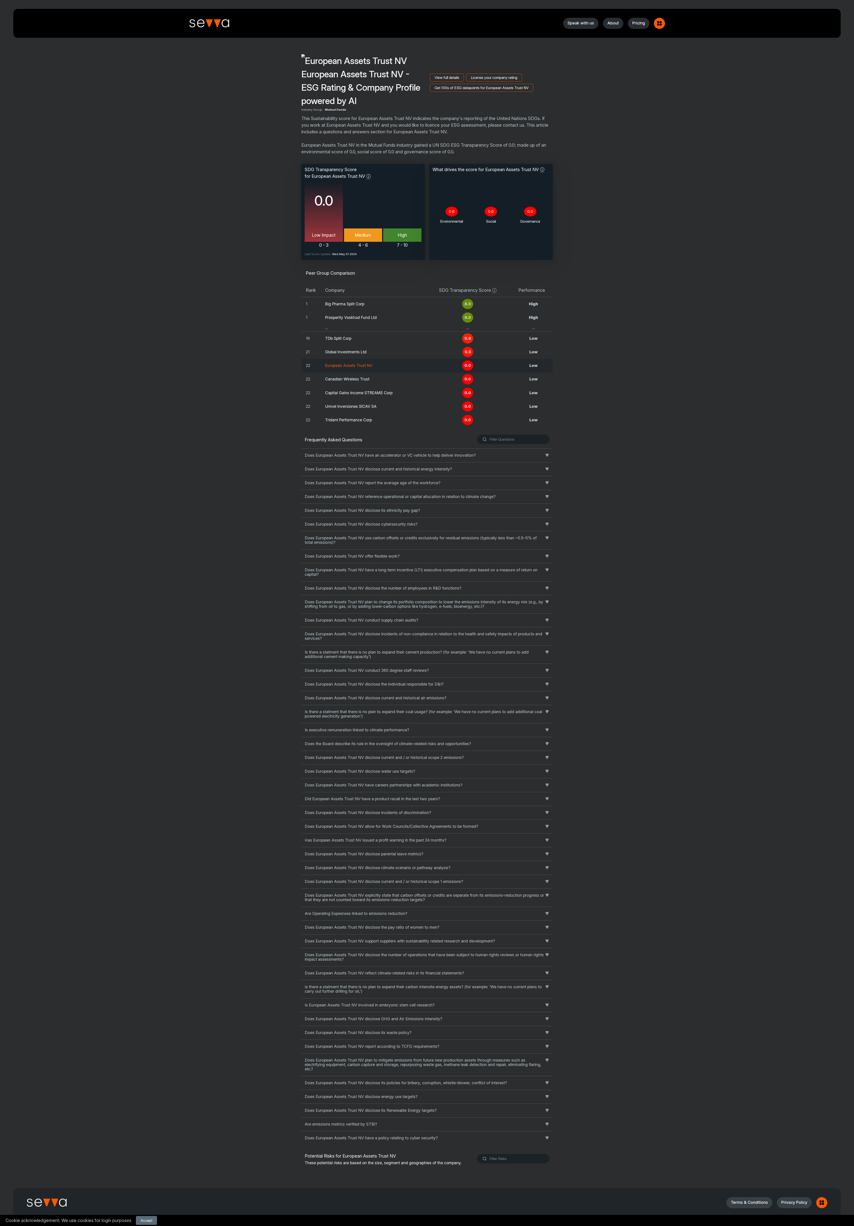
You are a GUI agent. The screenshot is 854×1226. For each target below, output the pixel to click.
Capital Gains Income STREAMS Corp (359, 392)
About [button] (613, 23)
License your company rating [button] (494, 77)
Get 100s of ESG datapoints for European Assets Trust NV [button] (482, 88)
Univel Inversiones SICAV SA (351, 406)
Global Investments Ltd (346, 352)
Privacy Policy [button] (794, 1202)
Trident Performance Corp (348, 420)
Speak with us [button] (581, 23)
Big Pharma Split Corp (344, 304)
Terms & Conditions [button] (749, 1202)
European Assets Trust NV (349, 365)
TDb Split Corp (338, 338)
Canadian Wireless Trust (347, 379)
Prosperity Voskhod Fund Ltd (351, 317)
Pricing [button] (638, 23)
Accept (146, 1220)
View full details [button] (447, 77)
